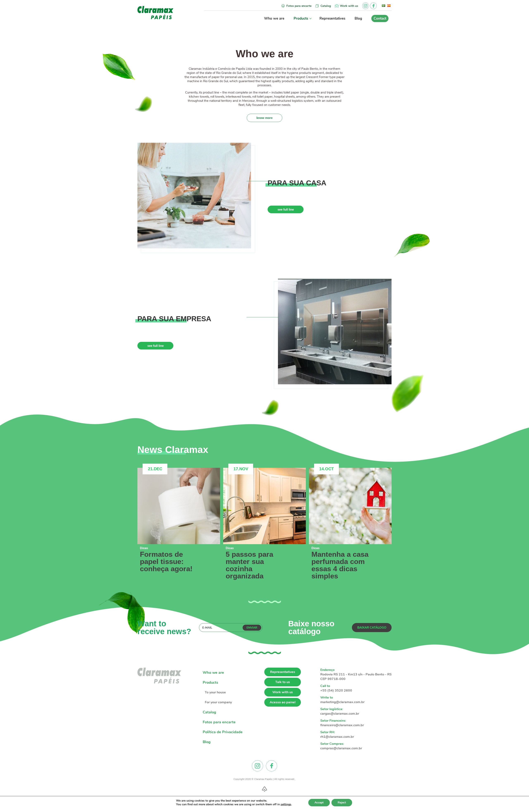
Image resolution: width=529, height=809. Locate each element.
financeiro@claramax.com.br (342, 725)
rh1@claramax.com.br (337, 736)
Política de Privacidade (223, 732)
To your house (215, 692)
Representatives (332, 18)
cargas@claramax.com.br (339, 713)
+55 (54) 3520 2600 (336, 690)
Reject (342, 802)
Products (301, 18)
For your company (218, 702)
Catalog (325, 6)
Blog (358, 18)
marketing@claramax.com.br (342, 702)
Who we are (274, 18)
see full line (286, 209)
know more (264, 118)
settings (286, 804)
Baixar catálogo (371, 627)
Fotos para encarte (298, 6)
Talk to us (282, 682)
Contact (380, 18)
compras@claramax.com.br (341, 748)
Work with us (349, 6)
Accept (319, 802)
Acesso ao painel (282, 702)
